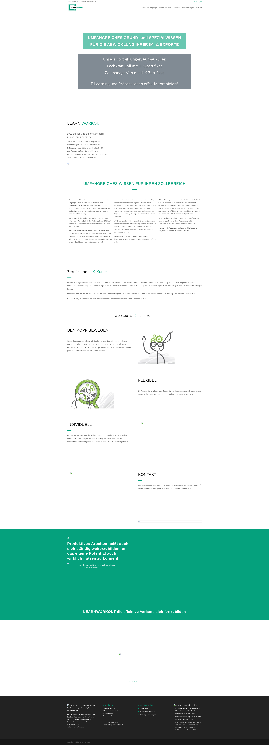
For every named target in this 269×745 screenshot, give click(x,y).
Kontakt (177, 8)
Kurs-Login (198, 2)
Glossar (199, 8)
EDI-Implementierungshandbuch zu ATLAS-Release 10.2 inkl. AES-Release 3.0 (187, 710)
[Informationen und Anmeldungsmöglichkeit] (134, 666)
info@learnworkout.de (116, 725)
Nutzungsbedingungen (148, 715)
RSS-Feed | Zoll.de (189, 705)
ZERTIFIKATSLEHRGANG (134, 644)
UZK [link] (106, 221)
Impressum (144, 708)
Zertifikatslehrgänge (149, 8)
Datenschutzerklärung (147, 712)
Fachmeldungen (188, 8)
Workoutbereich (165, 8)
